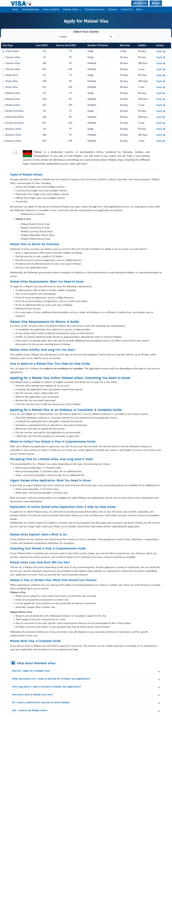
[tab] (86, 670)
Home (15, 9)
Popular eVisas (71, 9)
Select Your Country (86, 32)
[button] (86, 671)
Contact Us (127, 9)
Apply (159, 51)
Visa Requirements (95, 9)
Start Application (31, 9)
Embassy (112, 9)
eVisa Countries (51, 9)
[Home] (21, 3)
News (139, 9)
